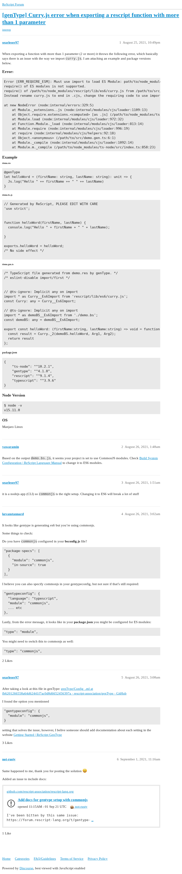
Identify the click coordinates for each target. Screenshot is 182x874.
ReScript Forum (13, 4)
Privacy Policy (98, 858)
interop (6, 29)
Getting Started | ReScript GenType (38, 735)
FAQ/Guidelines (45, 858)
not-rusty (80, 806)
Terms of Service (71, 858)
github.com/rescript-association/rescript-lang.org (40, 791)
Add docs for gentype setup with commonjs (53, 800)
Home (6, 858)
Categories (22, 858)
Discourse (26, 868)
